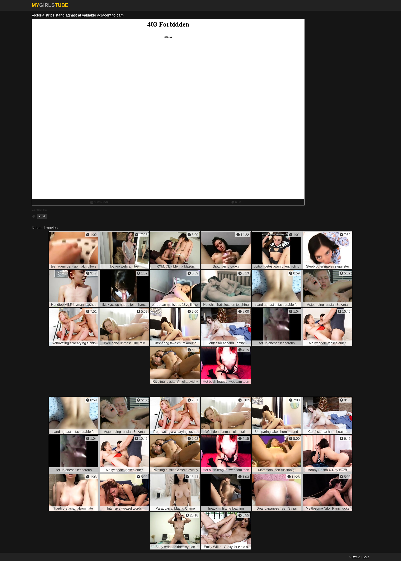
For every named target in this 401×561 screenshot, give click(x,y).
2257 (366, 556)
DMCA (356, 556)
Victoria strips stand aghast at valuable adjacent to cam (78, 15)
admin (42, 216)
